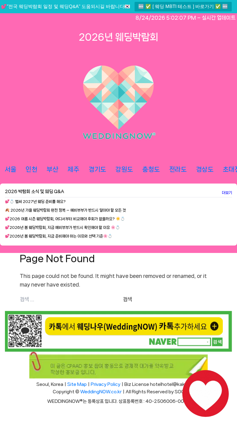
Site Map (77, 384)
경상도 (205, 169)
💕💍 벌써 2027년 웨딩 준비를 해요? (35, 202)
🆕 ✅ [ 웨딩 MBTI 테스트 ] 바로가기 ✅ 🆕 (183, 6)
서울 (10, 169)
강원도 (124, 169)
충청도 (151, 169)
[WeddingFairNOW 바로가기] (205, 394)
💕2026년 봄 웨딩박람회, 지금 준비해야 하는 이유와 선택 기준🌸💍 (58, 236)
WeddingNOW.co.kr (101, 391)
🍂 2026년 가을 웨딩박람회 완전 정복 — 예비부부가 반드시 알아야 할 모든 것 (65, 210)
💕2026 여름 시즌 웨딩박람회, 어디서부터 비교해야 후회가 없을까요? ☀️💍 (65, 219)
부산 (52, 169)
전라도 (178, 169)
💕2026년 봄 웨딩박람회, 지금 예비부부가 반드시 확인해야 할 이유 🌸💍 (62, 227)
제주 (73, 169)
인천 (31, 169)
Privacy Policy (105, 384)
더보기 (227, 193)
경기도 (97, 169)
